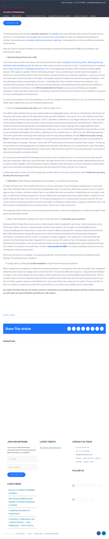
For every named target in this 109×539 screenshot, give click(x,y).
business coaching (9, 315)
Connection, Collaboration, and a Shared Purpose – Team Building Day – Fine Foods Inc (21, 522)
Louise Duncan (13, 69)
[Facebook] (73, 477)
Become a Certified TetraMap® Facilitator (22, 491)
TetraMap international (34, 69)
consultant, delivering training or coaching (43, 40)
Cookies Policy (38, 534)
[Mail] (84, 477)
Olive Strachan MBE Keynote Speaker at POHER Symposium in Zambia (22, 501)
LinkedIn (54, 34)
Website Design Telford (51, 534)
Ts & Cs (29, 534)
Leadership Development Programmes (19, 512)
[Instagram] (81, 477)
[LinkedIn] (76, 477)
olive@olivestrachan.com (96, 3)
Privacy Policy (20, 534)
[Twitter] (78, 477)
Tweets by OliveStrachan (50, 448)
